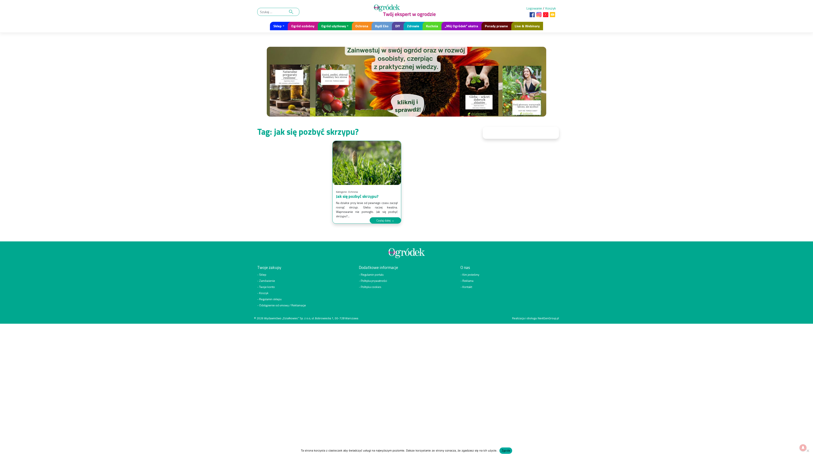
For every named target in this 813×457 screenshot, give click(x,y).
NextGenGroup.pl (548, 318)
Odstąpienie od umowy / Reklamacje (282, 305)
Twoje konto (267, 287)
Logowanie (534, 8)
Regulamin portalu (372, 274)
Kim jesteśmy (470, 274)
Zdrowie (413, 26)
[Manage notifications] (803, 447)
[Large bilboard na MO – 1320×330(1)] (406, 82)
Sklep (277, 26)
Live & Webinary (527, 26)
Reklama (467, 280)
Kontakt (467, 287)
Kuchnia (432, 26)
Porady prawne (496, 26)
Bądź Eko (382, 26)
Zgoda (506, 450)
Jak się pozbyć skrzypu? (357, 196)
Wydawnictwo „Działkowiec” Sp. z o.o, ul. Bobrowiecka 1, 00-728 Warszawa (311, 318)
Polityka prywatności (374, 280)
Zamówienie (267, 280)
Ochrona (361, 26)
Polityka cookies (371, 287)
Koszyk (550, 8)
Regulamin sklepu (270, 299)
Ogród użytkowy (333, 26)
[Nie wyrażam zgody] (808, 451)
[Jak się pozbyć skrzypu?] (367, 163)
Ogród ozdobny (302, 26)
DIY (397, 26)
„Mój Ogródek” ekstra (461, 26)
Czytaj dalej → (385, 220)
